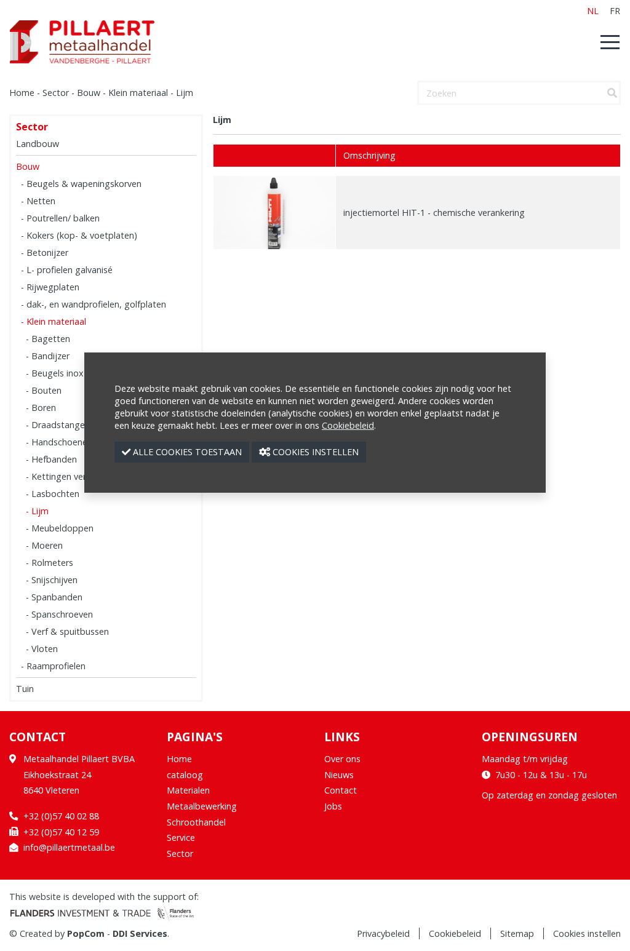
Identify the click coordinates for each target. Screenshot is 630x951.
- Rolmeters (49, 562)
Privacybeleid (383, 933)
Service (181, 837)
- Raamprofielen (53, 666)
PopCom (86, 933)
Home (21, 92)
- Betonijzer (44, 252)
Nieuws (339, 775)
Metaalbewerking (202, 806)
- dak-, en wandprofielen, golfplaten (93, 304)
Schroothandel (196, 822)
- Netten (38, 201)
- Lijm (37, 511)
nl (593, 11)
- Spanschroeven (59, 614)
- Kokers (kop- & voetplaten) (79, 235)
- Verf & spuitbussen (67, 631)
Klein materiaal (138, 92)
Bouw (88, 92)
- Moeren (44, 545)
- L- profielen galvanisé (67, 270)
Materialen (188, 790)
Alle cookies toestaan (186, 452)
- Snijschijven (52, 580)
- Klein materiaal (53, 321)
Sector (55, 92)
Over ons (342, 759)
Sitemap (517, 933)
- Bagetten (48, 338)
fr (615, 11)
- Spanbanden (54, 597)
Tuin (25, 688)
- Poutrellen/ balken (60, 218)
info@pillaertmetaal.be (69, 847)
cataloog (185, 775)
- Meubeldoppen (60, 528)
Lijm (184, 92)
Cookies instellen (587, 933)
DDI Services (140, 933)
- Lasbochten (52, 493)
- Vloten (42, 649)
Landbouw (37, 143)
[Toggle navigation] (606, 41)
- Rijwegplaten (50, 287)
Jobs (333, 806)
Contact (340, 790)
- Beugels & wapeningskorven (81, 183)
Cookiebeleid (455, 933)
